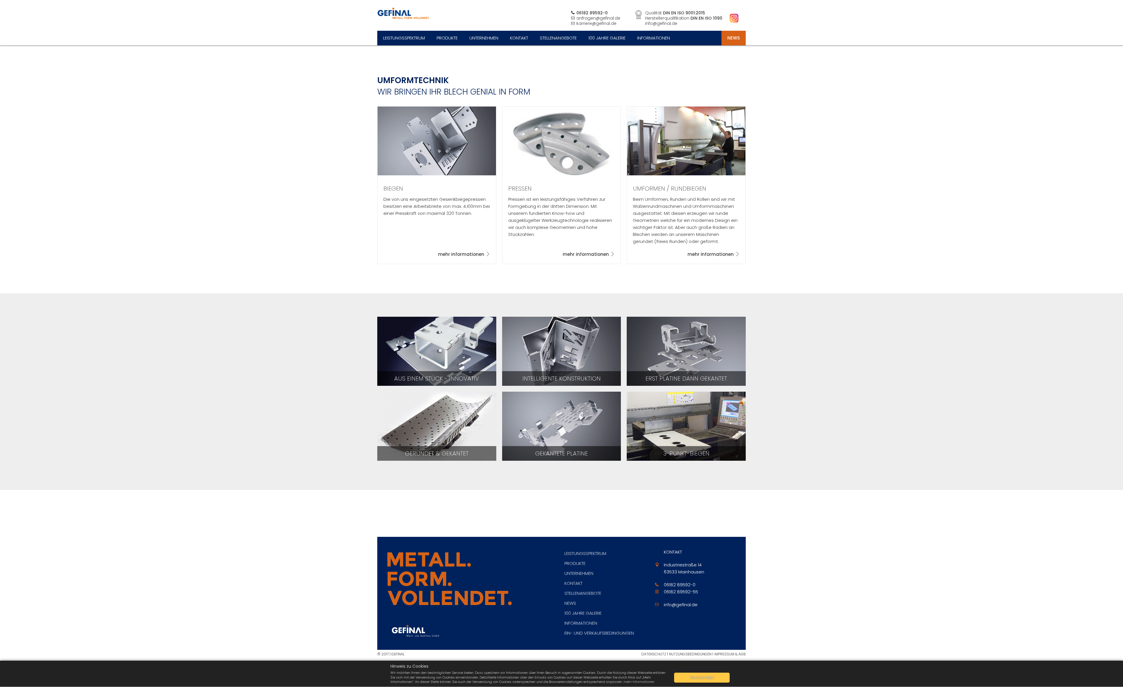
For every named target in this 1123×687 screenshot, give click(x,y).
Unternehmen (483, 38)
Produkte (447, 38)
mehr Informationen (638, 681)
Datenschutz (653, 654)
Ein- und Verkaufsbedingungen (599, 633)
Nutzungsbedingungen (690, 654)
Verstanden (702, 678)
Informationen (653, 38)
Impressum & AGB (730, 654)
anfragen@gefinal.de (598, 18)
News (733, 38)
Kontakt (519, 38)
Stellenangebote (558, 38)
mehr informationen (461, 254)
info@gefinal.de (680, 605)
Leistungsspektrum (404, 38)
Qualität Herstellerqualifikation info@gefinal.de (683, 18)
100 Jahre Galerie (607, 38)
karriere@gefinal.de (596, 23)
